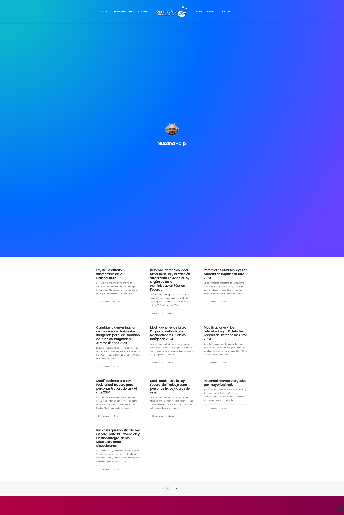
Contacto (212, 12)
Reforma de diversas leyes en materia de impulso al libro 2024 (225, 274)
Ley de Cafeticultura (123, 12)
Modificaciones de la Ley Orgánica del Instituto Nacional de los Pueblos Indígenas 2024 (168, 333)
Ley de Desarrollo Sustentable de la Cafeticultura (109, 274)
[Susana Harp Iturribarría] (172, 11)
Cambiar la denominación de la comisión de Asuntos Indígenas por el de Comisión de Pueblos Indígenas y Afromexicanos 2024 (118, 335)
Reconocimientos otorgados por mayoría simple (225, 383)
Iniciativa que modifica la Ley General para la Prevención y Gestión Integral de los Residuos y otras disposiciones (118, 438)
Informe (199, 12)
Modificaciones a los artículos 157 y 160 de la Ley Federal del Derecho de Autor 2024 (225, 333)
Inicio (104, 12)
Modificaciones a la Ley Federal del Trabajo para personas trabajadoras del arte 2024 (116, 387)
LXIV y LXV (225, 12)
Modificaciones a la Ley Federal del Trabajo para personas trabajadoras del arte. (170, 387)
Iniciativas (142, 12)
